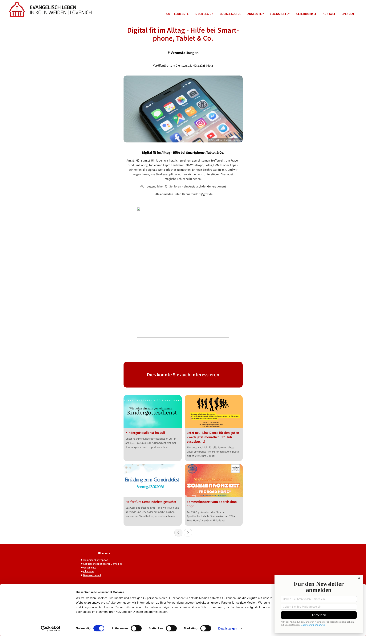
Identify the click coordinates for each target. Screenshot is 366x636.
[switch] (136, 628)
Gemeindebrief (306, 14)
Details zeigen (227, 628)
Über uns (104, 553)
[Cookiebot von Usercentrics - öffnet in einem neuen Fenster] (50, 628)
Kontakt (329, 14)
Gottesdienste (177, 14)
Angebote (254, 14)
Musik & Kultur (230, 14)
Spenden (348, 14)
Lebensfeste (279, 14)
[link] (255, 14)
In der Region (204, 14)
